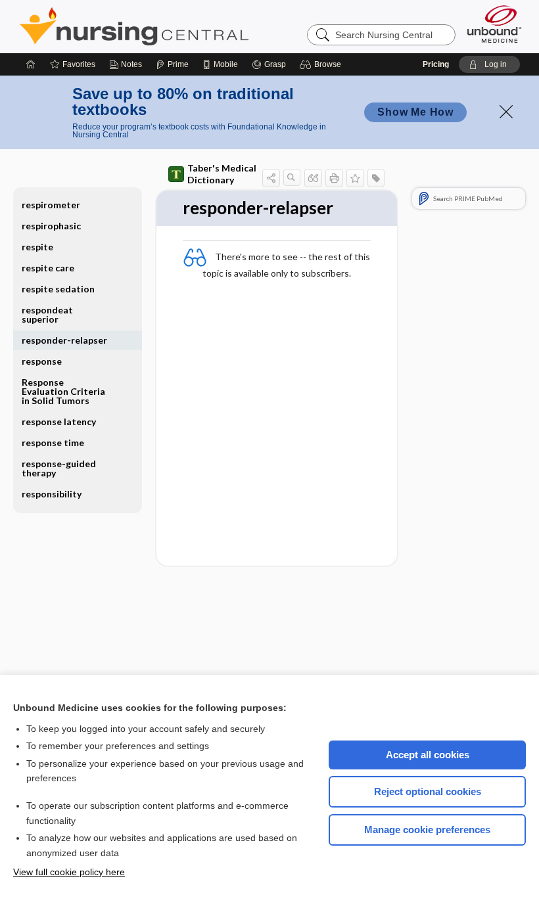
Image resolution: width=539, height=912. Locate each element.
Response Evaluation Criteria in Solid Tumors (63, 391)
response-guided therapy (59, 468)
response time (53, 442)
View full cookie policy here (69, 872)
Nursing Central (183, 26)
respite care (48, 267)
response (42, 361)
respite (37, 246)
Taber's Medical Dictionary (221, 173)
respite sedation (58, 288)
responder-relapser (64, 340)
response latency (59, 421)
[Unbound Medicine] (494, 24)
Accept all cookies (427, 754)
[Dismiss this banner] (506, 111)
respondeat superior (47, 314)
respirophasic (51, 225)
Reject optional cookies (427, 791)
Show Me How (415, 112)
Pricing (436, 64)
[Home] (30, 64)
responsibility (52, 493)
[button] (322, 64)
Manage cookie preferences (427, 829)
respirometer (51, 204)
